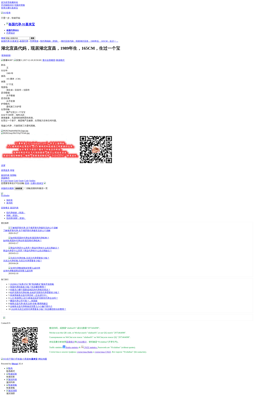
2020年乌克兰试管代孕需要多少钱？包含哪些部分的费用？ (38, 309)
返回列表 (5, 175)
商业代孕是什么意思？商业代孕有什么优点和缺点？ (27, 251)
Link (16, 181)
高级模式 (5, 178)
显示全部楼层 (48, 60)
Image (10, 181)
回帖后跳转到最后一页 (37, 188)
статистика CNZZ (103, 352)
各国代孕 (12, 30)
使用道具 (5, 170)
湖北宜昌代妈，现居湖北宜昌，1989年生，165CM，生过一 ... (89, 41)
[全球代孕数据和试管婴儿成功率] (24, 268)
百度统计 (70, 342)
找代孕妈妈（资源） (49, 41)
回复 (3, 165)
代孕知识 (10, 33)
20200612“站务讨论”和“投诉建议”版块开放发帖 (32, 284)
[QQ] (3, 359)
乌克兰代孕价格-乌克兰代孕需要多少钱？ (22, 261)
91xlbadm (5, 195)
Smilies (32, 181)
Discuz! (15, 364)
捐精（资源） (12, 215)
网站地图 (42, 359)
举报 (12, 170)
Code (26, 181)
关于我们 (11, 359)
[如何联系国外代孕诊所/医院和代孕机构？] (28, 238)
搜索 (3, 38)
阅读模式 (60, 60)
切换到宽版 (19, 5)
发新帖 (13, 175)
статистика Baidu (84, 352)
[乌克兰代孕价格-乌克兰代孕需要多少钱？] (28, 258)
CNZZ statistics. (91, 347)
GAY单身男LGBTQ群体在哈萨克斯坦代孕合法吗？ (34, 298)
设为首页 (5, 2)
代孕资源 (34, 41)
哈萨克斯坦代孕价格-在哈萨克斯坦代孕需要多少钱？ (34, 292)
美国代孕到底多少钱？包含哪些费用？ (28, 287)
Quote (21, 181)
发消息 (9, 203)
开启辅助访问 (7, 5)
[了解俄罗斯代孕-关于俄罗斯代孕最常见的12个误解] (33, 228)
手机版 (19, 359)
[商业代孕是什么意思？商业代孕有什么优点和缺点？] (33, 248)
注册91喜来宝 (11, 8)
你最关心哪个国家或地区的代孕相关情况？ (30, 290)
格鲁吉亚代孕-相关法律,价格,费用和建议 (29, 303)
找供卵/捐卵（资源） (16, 218)
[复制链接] (6, 55)
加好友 (9, 200)
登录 (3, 8)
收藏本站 (14, 2)
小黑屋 (25, 359)
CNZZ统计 (82, 342)
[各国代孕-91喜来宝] (20, 24)
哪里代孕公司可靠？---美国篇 (23, 301)
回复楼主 (5, 208)
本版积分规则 (7, 188)
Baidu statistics (71, 347)
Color (5, 181)
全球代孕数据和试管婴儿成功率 (18, 271)
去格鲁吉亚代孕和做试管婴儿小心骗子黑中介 (31, 306)
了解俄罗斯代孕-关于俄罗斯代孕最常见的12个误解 (26, 230)
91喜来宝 (33, 359)
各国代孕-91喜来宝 (10, 41)
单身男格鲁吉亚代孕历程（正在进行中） (29, 295)
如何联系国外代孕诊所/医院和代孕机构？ (22, 240)
